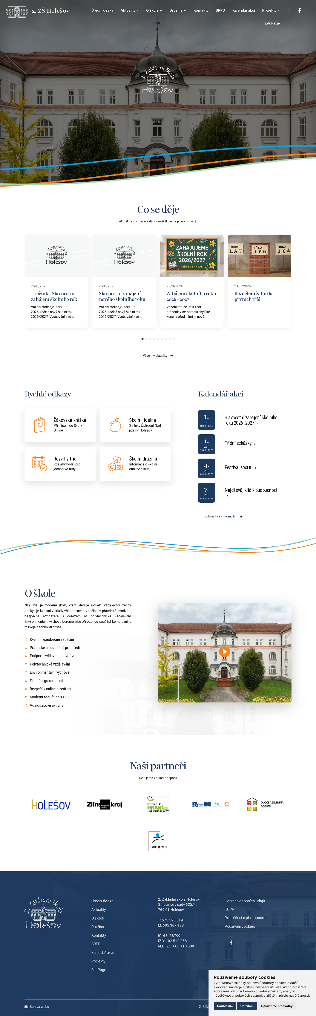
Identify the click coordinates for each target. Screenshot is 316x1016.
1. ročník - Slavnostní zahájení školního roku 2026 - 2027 (55, 299)
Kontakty (98, 935)
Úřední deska (102, 901)
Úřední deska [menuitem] (102, 10)
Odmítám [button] (246, 1006)
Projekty (98, 961)
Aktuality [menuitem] (128, 10)
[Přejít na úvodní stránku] (19, 11)
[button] (142, 339)
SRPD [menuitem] (220, 10)
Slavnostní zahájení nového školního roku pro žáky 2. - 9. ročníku (122, 299)
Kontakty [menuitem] (200, 10)
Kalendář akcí (102, 952)
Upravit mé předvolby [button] (277, 1006)
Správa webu (39, 1007)
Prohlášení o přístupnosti (245, 918)
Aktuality (98, 909)
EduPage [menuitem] (272, 23)
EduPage (98, 970)
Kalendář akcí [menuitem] (243, 10)
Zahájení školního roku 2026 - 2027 (191, 296)
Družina (97, 927)
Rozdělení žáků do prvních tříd (253, 296)
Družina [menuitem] (176, 10)
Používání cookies (240, 926)
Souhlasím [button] (225, 1006)
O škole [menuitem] (152, 10)
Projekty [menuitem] (269, 10)
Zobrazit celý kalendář (219, 516)
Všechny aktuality (155, 356)
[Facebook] (299, 11)
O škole (97, 918)
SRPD (96, 944)
